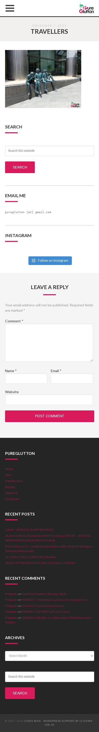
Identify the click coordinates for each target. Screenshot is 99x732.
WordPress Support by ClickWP (67, 721)
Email (56, 371)
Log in (49, 724)
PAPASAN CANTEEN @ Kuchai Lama (46, 611)
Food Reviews (14, 481)
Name (11, 371)
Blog (8, 475)
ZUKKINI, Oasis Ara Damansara (43, 606)
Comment (14, 321)
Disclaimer (12, 499)
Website (12, 392)
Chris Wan (32, 721)
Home (9, 469)
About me (11, 493)
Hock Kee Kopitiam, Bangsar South (44, 594)
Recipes (10, 487)
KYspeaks (11, 594)
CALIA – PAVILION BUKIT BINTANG (29, 529)
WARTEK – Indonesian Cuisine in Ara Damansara (54, 600)
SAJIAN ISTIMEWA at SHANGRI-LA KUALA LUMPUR (40, 563)
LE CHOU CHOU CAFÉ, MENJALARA (30, 557)
